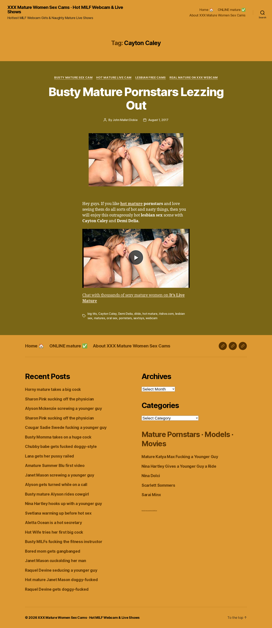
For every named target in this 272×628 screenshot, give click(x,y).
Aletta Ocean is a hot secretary (53, 522)
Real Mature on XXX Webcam (193, 77)
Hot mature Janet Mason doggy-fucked (61, 579)
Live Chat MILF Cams (154, 510)
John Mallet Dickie (125, 120)
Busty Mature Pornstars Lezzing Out (136, 98)
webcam (151, 318)
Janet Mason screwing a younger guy (59, 475)
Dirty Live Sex (143, 510)
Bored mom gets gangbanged (52, 551)
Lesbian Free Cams (150, 77)
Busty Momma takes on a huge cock (58, 437)
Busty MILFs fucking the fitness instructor (63, 541)
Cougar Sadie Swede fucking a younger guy (66, 427)
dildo (137, 313)
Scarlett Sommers (158, 485)
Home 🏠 (206, 10)
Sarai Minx (151, 494)
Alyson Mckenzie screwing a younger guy (63, 408)
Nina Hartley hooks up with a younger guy (63, 503)
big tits (92, 313)
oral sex (112, 318)
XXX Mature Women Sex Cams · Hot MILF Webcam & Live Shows (65, 9)
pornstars (125, 318)
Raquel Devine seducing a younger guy (61, 570)
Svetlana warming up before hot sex (58, 513)
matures (99, 318)
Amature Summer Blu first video (55, 465)
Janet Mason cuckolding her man (55, 560)
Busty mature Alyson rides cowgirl (57, 494)
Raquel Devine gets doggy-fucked (57, 589)
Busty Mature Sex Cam (73, 77)
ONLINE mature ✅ (232, 10)
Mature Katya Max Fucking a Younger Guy (180, 456)
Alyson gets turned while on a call (56, 484)
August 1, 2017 (158, 120)
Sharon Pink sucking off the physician (59, 399)
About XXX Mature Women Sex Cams (217, 15)
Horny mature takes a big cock (53, 389)
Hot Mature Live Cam (113, 77)
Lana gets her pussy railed (49, 456)
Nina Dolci (151, 475)
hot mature (149, 313)
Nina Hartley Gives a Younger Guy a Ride (179, 466)
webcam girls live (148, 510)
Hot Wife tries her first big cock (54, 532)
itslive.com (166, 313)
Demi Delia (125, 313)
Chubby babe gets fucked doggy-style (61, 446)
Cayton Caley (107, 313)
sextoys (138, 318)
